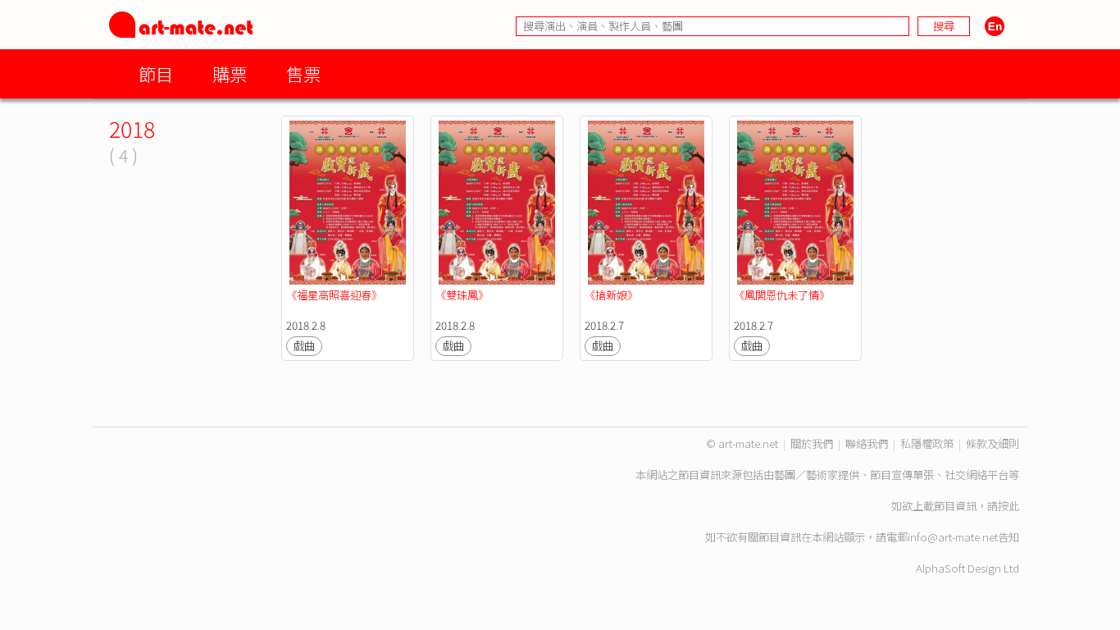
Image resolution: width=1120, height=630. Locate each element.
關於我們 (811, 443)
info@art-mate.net (953, 537)
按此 (1008, 506)
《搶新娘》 (611, 295)
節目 (156, 73)
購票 (229, 73)
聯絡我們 (866, 443)
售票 (303, 73)
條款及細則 (992, 443)
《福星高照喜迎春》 (334, 295)
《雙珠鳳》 (462, 295)
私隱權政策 (927, 443)
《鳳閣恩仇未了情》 (782, 295)
